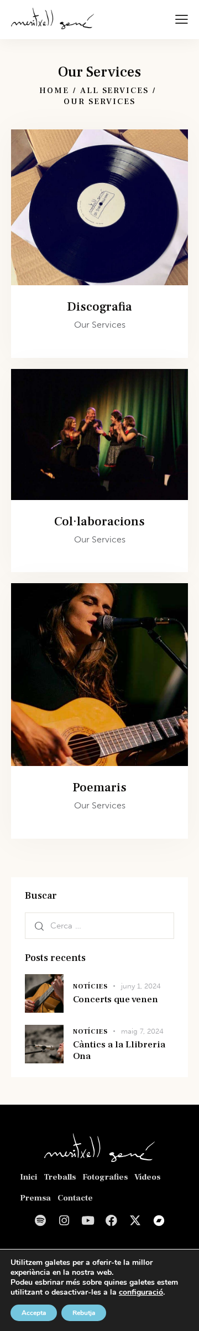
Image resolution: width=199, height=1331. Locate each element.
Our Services (99, 324)
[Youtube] (87, 1220)
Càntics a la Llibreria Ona (119, 1050)
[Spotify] (40, 1220)
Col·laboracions (99, 521)
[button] (181, 19)
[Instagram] (64, 1220)
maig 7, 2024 (142, 1031)
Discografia (99, 307)
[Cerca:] (99, 925)
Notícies (90, 986)
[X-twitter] (135, 1220)
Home (54, 90)
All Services (114, 90)
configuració (141, 1292)
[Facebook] (111, 1220)
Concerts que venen (115, 1000)
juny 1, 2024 (141, 986)
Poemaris (99, 787)
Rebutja (83, 1312)
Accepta (34, 1312)
